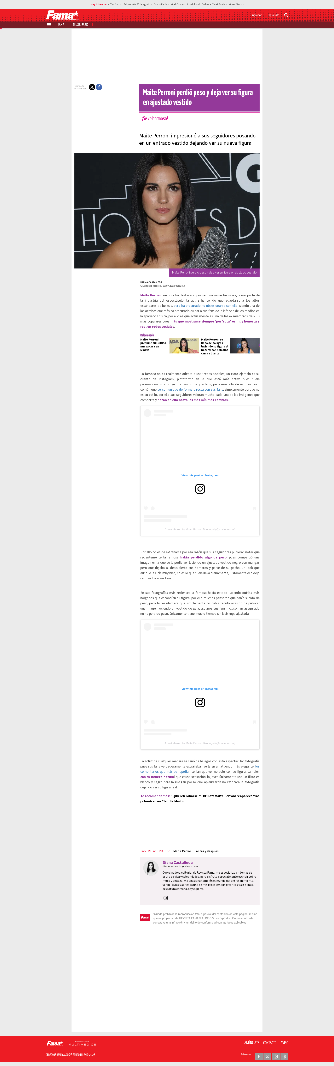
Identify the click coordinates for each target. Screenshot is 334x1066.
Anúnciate (251, 1043)
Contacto (269, 1043)
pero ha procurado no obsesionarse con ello (206, 305)
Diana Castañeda (151, 282)
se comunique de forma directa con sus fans (190, 389)
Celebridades (81, 24)
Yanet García (218, 4)
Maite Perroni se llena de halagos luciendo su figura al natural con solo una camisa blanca (214, 347)
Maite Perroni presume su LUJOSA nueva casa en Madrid (153, 345)
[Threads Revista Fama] (284, 1056)
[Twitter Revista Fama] (267, 1056)
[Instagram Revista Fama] (276, 1056)
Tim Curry (115, 4)
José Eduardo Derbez (198, 4)
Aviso (284, 1043)
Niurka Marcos (236, 4)
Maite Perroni (182, 851)
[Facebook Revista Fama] (259, 1056)
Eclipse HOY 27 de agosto (137, 4)
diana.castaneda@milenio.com (180, 867)
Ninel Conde (177, 4)
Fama (61, 24)
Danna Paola (160, 4)
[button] (92, 87)
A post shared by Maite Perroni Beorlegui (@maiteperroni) (199, 529)
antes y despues (207, 851)
